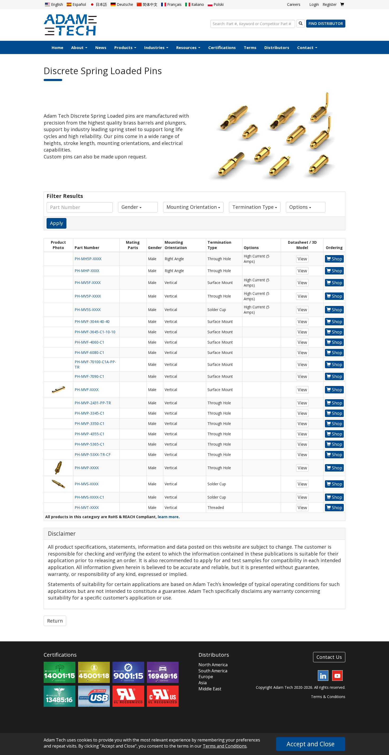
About (78, 47)
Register (330, 4)
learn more (168, 516)
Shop (336, 259)
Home (57, 47)
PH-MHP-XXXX (87, 270)
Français (174, 4)
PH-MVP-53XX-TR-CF (93, 454)
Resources (187, 47)
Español (78, 4)
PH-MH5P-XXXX (88, 258)
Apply (56, 223)
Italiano (197, 4)
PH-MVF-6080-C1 (89, 352)
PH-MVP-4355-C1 (90, 433)
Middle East (209, 689)
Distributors (276, 47)
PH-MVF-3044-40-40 (92, 321)
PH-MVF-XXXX (86, 389)
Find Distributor (326, 23)
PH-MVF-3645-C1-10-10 (95, 331)
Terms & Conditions (328, 696)
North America (213, 665)
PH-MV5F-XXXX (88, 282)
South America (212, 671)
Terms (250, 47)
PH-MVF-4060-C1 (89, 342)
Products (124, 47)
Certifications (222, 47)
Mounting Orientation (192, 207)
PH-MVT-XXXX (87, 507)
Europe (205, 677)
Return (55, 621)
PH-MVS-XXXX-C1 (89, 497)
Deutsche (124, 4)
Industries (155, 47)
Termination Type (253, 207)
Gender (130, 207)
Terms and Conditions (225, 746)
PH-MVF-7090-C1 (89, 376)
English (56, 4)
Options (299, 207)
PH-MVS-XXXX (86, 483)
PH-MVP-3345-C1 (90, 413)
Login (314, 4)
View (302, 259)
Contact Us (329, 657)
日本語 (101, 4)
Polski (218, 4)
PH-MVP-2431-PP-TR (93, 402)
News (100, 47)
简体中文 (149, 4)
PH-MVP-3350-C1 (90, 423)
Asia (202, 683)
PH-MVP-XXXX (87, 467)
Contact (306, 47)
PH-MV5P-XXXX (88, 296)
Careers (293, 4)
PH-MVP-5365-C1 (90, 444)
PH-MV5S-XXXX (88, 309)
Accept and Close (310, 744)
